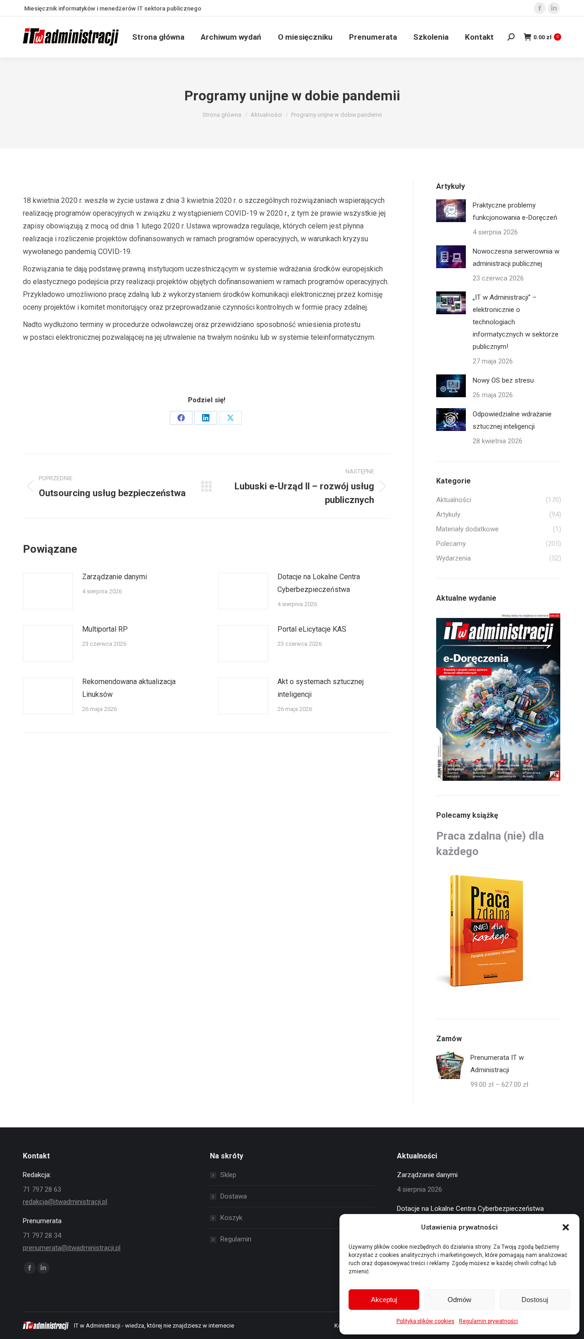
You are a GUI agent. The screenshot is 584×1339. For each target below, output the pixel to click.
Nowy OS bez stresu (503, 380)
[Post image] (48, 591)
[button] (565, 1227)
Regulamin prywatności (488, 1321)
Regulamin (235, 1239)
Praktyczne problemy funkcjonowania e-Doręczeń (515, 211)
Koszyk (231, 1218)
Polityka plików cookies (425, 1321)
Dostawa (233, 1196)
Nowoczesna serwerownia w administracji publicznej (516, 257)
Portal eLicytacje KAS (311, 629)
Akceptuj (384, 1299)
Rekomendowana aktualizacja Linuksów (129, 688)
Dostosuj (534, 1299)
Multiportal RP (105, 629)
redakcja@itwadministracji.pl (65, 1202)
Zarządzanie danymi (114, 576)
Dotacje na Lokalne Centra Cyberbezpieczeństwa (318, 583)
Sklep (228, 1175)
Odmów (459, 1299)
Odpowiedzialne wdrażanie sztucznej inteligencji (512, 420)
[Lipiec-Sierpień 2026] (498, 697)
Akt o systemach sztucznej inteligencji (320, 688)
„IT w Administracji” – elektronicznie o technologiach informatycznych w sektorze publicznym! (515, 322)
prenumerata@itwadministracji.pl (71, 1248)
